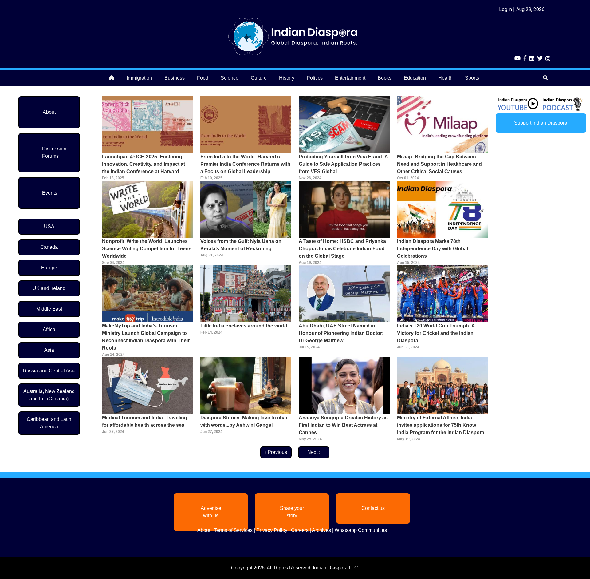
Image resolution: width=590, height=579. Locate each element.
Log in (505, 9)
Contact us (373, 508)
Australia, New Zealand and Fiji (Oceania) (49, 395)
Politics (315, 78)
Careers (300, 530)
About (49, 112)
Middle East (49, 308)
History (286, 78)
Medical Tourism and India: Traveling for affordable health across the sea (144, 421)
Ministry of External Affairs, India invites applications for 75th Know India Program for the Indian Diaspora (440, 425)
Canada (49, 247)
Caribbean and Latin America (49, 423)
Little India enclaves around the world (243, 325)
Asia (49, 350)
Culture (259, 78)
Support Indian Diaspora (540, 122)
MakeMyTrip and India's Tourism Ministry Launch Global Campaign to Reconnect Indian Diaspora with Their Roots (146, 337)
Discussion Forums (54, 152)
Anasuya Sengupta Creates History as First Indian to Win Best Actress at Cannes (343, 425)
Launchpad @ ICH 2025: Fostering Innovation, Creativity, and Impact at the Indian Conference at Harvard (143, 164)
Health (445, 78)
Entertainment (350, 78)
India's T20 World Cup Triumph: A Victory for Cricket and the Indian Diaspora (436, 333)
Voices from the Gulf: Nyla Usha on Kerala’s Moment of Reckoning (240, 245)
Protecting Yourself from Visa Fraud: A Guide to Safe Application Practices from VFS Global (343, 164)
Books (384, 78)
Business (174, 78)
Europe (49, 267)
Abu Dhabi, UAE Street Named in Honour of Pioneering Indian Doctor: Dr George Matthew (341, 333)
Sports (472, 78)
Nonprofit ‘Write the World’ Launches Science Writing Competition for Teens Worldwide (146, 249)
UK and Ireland (49, 288)
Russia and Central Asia (49, 370)
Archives (321, 530)
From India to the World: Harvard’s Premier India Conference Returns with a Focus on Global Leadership (245, 164)
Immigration (139, 78)
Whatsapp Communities (361, 530)
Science (229, 78)
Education (415, 78)
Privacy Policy (271, 530)
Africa (49, 329)
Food (202, 78)
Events (49, 193)
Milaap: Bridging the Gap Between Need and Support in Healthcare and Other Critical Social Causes (439, 164)
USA (49, 226)
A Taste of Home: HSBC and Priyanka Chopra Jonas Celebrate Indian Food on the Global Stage (342, 249)
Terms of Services (233, 530)
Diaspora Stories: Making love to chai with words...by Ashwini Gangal (243, 421)
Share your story (292, 512)
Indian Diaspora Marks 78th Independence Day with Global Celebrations (432, 249)
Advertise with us (211, 512)
